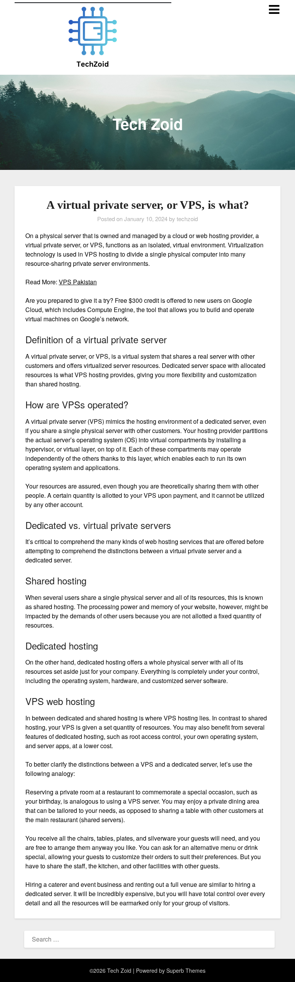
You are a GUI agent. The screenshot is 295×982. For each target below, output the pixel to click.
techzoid (187, 219)
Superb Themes (186, 970)
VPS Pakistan (78, 281)
